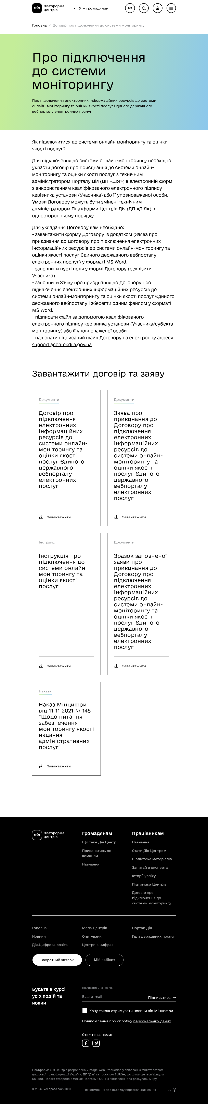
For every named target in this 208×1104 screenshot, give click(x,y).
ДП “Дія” (89, 1074)
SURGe (120, 1074)
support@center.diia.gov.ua (62, 344)
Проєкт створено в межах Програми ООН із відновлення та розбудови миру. (100, 1078)
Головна (39, 25)
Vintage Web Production (104, 1070)
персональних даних (152, 1021)
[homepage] (52, 12)
